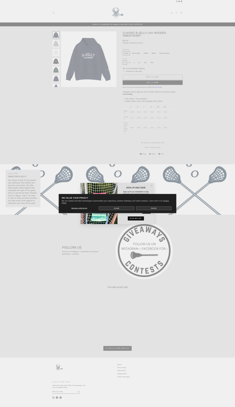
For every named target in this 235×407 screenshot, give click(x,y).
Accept (116, 208)
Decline (154, 208)
